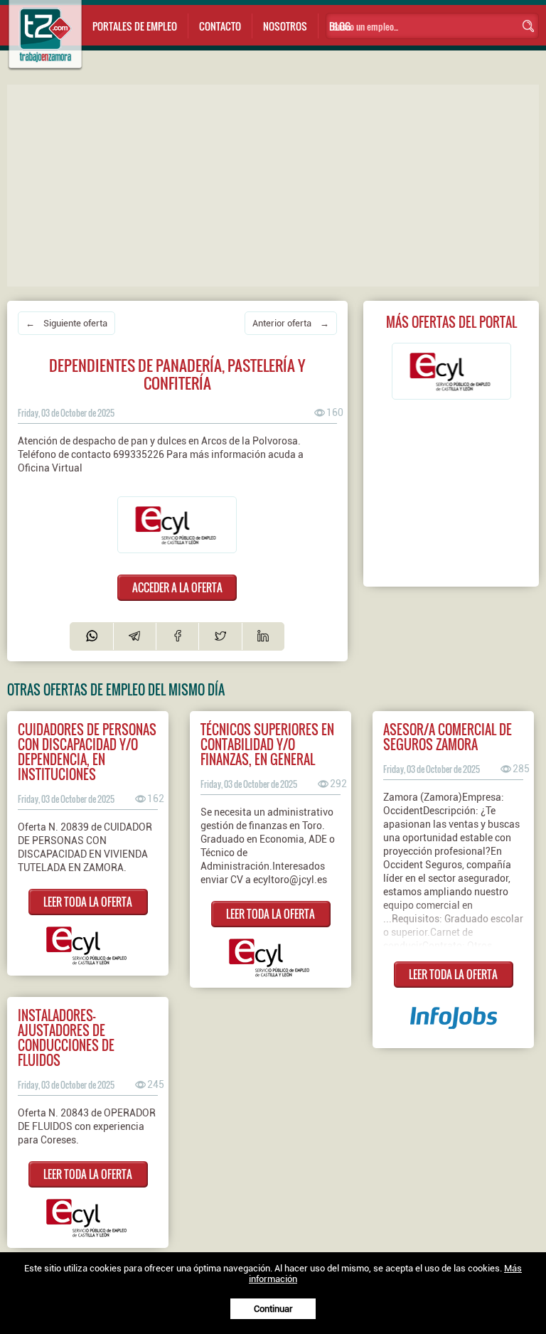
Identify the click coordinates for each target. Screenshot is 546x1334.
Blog (339, 26)
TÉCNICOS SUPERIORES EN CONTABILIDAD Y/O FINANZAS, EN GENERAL (267, 744)
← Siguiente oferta (66, 323)
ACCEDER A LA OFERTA (177, 587)
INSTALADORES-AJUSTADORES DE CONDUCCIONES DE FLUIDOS (66, 1037)
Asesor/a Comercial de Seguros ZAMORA (447, 737)
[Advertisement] (276, 184)
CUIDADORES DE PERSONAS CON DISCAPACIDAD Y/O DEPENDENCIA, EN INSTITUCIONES (87, 752)
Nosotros (285, 26)
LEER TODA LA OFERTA (87, 901)
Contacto (220, 26)
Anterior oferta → (290, 323)
